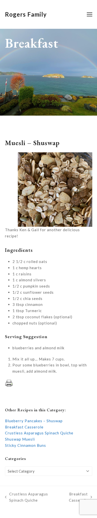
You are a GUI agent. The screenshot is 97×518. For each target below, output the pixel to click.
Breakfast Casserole (24, 427)
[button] (89, 14)
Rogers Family (26, 14)
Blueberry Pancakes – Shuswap (34, 421)
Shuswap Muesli (20, 439)
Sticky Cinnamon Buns (25, 445)
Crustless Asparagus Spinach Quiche (39, 433)
